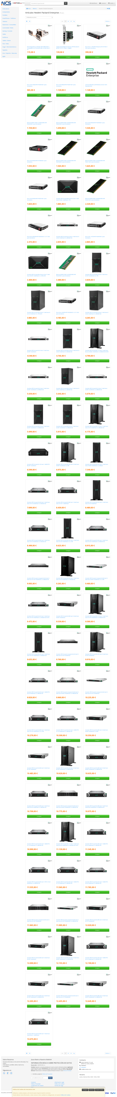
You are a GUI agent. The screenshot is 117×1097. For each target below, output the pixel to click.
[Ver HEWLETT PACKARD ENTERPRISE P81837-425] (97, 946)
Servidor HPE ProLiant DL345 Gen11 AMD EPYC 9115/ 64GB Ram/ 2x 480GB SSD (67, 882)
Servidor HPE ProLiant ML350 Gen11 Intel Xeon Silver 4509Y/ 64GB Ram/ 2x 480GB (96, 465)
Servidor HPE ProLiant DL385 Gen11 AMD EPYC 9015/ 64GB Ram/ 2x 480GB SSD (96, 844)
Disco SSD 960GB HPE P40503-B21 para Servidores (36, 199)
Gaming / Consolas (7, 31)
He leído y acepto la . (42, 1074)
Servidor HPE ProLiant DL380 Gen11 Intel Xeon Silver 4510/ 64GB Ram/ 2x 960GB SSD (38, 541)
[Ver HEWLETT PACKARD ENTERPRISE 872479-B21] (97, 35)
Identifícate (94, 3)
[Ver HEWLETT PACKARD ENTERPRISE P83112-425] (97, 604)
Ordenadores (5, 9)
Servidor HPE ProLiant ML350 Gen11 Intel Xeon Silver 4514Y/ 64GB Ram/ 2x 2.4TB (67, 541)
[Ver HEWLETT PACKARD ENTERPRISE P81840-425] (39, 832)
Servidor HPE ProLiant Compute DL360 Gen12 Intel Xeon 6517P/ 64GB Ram (67, 996)
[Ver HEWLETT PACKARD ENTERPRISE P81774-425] (97, 338)
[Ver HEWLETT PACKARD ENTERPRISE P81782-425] (39, 490)
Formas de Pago (59, 1085)
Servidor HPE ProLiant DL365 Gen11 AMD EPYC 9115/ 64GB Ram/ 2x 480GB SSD (38, 844)
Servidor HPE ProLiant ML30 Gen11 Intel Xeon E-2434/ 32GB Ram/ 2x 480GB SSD (97, 313)
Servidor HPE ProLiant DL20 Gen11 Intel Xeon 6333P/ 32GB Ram (38, 351)
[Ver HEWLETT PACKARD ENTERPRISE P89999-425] (97, 566)
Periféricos (5, 37)
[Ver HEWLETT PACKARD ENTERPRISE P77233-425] (68, 528)
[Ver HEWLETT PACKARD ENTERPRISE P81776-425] (39, 642)
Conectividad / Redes (7, 28)
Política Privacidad (35, 1084)
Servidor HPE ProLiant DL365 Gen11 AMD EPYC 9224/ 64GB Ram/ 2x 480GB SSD (38, 692)
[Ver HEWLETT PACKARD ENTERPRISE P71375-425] (68, 224)
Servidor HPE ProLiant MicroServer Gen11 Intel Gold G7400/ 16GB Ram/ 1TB (67, 199)
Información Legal (59, 1082)
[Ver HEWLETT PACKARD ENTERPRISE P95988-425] (97, 642)
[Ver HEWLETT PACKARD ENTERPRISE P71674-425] (39, 528)
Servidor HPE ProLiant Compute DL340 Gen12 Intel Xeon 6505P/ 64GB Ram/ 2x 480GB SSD (67, 806)
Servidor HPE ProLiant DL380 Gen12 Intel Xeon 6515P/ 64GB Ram (38, 768)
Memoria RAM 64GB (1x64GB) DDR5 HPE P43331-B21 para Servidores (95, 199)
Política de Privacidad (67, 1070)
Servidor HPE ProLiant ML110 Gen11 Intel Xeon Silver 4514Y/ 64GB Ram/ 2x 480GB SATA (96, 616)
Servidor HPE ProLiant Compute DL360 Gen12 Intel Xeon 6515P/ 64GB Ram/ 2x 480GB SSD (67, 920)
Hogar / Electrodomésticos (9, 47)
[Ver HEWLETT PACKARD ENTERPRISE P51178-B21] (68, 35)
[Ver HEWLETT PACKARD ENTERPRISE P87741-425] (39, 908)
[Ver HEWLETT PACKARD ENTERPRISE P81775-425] (97, 452)
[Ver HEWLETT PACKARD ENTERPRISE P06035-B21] (68, 111)
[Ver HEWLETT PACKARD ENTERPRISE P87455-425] (39, 262)
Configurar (85, 1089)
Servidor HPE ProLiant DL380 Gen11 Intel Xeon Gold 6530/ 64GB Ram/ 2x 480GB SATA (96, 806)
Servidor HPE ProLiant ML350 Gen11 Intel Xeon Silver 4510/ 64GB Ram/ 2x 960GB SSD (67, 578)
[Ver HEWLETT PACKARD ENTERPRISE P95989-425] (97, 680)
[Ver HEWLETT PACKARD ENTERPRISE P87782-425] (68, 794)
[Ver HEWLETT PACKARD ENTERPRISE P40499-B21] (97, 224)
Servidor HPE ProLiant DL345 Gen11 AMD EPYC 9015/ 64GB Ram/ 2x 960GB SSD (96, 958)
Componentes (6, 12)
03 (71, 21)
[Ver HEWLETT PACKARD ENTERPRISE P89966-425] (97, 984)
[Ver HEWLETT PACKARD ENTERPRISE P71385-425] (39, 300)
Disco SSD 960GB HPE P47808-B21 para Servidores (36, 161)
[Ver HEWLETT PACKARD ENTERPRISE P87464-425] (39, 414)
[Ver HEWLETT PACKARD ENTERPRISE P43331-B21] (97, 186)
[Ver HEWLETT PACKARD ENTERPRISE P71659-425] (97, 414)
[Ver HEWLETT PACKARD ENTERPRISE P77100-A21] (97, 73)
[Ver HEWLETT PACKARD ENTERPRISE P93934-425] (68, 604)
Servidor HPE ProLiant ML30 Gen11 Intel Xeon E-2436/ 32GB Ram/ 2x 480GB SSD (68, 389)
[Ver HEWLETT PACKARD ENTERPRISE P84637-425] (68, 832)
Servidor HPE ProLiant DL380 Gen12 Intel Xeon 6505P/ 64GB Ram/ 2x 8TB (96, 730)
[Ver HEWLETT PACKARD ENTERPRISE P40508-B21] (68, 300)
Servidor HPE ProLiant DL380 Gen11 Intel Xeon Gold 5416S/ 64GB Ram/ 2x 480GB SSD (38, 806)
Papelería (4, 50)
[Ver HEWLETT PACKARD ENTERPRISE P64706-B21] (68, 148)
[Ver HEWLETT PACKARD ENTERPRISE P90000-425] (68, 984)
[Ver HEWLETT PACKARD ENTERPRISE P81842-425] (97, 832)
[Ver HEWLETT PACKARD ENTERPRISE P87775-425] (68, 642)
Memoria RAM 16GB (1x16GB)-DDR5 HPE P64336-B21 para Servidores (37, 123)
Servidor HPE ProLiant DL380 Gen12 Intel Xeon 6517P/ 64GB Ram (96, 920)
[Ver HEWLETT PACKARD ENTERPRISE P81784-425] (39, 794)
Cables (4, 34)
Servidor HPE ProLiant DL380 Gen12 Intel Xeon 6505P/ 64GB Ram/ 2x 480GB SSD (96, 768)
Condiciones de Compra (37, 1085)
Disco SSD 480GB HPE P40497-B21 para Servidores (66, 85)
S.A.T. (32, 1087)
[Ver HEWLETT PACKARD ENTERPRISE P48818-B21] (39, 35)
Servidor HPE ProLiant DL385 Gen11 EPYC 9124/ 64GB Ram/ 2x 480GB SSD (39, 882)
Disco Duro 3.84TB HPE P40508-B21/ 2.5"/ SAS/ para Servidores (67, 313)
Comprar (39, 57)
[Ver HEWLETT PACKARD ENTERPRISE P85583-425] (97, 490)
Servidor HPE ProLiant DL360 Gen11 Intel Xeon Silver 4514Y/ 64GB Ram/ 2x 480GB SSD (96, 541)
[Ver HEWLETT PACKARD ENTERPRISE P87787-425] (68, 946)
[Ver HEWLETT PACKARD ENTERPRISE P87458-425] (68, 414)
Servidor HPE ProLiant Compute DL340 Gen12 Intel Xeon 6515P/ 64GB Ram (38, 920)
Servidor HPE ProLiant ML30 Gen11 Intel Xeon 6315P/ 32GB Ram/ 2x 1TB (96, 275)
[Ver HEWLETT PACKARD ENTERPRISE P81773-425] (68, 376)
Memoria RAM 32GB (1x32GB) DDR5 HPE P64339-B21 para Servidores (66, 275)
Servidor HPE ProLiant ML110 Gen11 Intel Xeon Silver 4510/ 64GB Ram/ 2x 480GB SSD (96, 427)
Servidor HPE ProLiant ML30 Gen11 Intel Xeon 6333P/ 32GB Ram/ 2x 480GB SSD (67, 427)
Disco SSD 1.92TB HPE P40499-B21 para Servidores (95, 237)
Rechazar (92, 1089)
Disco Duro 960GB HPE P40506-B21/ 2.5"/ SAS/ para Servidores (38, 237)
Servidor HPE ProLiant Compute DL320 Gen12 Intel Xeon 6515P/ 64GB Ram (67, 654)
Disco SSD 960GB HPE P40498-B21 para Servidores (95, 123)
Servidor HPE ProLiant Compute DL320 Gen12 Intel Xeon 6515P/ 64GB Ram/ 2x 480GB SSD (38, 578)
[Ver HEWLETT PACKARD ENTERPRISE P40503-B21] (39, 186)
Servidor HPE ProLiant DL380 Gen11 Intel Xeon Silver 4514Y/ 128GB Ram (67, 503)
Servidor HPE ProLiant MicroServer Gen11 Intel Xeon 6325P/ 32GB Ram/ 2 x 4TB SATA (38, 275)
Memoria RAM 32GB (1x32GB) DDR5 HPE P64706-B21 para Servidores (66, 161)
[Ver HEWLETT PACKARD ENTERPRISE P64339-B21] (68, 262)
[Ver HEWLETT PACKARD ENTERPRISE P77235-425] (39, 718)
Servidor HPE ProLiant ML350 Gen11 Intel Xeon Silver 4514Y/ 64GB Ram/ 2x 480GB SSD (38, 654)
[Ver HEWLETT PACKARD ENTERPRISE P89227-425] (97, 908)
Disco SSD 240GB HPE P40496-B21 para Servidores (36, 85)
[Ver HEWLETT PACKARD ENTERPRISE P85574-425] (39, 338)
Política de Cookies (65, 1095)
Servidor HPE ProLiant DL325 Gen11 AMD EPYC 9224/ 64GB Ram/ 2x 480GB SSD (96, 882)
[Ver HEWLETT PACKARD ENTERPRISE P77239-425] (97, 870)
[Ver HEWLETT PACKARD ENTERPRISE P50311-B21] (97, 148)
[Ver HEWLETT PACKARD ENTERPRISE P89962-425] (97, 718)
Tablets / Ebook (6, 40)
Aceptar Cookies (99, 1089)
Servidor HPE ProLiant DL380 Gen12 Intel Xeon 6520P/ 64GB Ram (38, 958)
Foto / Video (5, 43)
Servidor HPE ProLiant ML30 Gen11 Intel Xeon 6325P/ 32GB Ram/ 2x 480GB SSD (38, 427)
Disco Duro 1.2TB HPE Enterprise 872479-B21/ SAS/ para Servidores (96, 47)
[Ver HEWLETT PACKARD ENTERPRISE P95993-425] (39, 946)
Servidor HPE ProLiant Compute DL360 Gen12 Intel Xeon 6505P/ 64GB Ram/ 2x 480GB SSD (67, 692)
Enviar (50, 1077)
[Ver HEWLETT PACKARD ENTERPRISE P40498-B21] (97, 111)
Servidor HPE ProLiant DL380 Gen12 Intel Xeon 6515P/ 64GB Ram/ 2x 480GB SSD (38, 996)
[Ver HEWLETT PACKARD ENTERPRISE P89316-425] (97, 756)
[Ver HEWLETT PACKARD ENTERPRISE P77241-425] (39, 1022)
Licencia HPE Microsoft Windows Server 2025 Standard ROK (96, 85)
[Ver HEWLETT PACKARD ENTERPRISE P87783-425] (39, 566)
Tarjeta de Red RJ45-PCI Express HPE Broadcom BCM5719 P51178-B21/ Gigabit (67, 47)
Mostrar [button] (107, 21)
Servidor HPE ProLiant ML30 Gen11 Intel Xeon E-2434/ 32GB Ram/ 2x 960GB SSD (68, 351)
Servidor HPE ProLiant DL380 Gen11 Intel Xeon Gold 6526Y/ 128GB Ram (38, 1034)
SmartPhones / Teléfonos (9, 18)
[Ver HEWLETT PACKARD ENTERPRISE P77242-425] (68, 490)
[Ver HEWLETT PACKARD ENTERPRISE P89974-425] (68, 452)
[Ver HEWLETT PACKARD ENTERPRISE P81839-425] (68, 870)
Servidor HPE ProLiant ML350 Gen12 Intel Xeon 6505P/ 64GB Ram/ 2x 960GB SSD (67, 958)
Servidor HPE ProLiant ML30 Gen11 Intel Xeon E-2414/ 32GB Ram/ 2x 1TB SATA (38, 313)
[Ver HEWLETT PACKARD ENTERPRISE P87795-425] (68, 756)
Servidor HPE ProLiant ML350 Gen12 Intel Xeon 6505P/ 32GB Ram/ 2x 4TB (67, 465)
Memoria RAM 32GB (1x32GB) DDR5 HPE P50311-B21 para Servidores (95, 161)
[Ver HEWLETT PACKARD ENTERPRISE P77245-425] (39, 870)
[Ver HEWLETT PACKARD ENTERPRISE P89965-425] (39, 984)
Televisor (4, 21)
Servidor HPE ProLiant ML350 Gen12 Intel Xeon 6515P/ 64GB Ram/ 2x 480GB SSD (67, 768)
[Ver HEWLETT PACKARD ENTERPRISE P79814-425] (39, 452)
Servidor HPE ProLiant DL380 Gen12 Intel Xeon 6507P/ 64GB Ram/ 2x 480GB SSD (96, 996)
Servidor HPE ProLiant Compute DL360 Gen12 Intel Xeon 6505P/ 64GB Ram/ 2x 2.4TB (96, 578)
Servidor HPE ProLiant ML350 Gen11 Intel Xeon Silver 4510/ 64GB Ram (96, 503)
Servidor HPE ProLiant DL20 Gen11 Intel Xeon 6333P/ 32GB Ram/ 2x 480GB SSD (96, 389)
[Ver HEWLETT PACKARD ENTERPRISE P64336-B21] (39, 111)
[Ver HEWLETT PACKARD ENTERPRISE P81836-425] (68, 718)
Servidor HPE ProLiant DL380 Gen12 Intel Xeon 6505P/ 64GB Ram (67, 616)
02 (68, 21)
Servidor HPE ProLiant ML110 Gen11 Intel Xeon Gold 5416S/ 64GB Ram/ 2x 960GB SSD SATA (67, 844)
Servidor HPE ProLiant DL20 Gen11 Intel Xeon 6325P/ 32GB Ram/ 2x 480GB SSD (38, 389)
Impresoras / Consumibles (9, 24)
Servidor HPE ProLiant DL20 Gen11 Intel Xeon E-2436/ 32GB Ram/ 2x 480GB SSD (67, 237)
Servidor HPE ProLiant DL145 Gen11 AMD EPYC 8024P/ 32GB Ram (38, 465)
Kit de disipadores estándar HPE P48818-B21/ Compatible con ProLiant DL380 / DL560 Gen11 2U (38, 48)
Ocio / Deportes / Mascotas (9, 53)
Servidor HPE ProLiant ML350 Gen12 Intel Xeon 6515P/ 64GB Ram (96, 654)
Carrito (112, 3)
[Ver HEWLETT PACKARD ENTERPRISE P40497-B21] (68, 73)
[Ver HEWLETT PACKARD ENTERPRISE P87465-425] (39, 376)
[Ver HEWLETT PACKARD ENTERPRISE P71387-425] (97, 300)
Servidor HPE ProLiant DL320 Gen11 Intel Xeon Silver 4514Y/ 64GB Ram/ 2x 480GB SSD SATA (38, 616)
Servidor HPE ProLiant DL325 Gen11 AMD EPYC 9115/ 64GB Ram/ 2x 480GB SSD (67, 730)
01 (65, 21)
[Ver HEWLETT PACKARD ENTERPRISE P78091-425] (39, 680)
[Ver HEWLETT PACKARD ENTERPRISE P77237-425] (97, 528)
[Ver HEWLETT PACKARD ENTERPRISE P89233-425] (68, 680)
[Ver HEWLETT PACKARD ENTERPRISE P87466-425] (97, 376)
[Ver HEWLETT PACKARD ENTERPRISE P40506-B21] (39, 224)
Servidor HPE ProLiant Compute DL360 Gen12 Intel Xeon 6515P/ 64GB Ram (96, 692)
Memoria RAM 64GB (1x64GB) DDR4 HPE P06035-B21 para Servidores (66, 123)
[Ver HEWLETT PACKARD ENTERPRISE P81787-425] (97, 794)
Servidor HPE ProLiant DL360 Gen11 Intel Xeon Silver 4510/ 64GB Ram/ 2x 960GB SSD (38, 503)
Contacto (103, 3)
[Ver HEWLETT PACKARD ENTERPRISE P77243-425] (39, 604)
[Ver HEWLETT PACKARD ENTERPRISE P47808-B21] (39, 148)
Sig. (74, 21)
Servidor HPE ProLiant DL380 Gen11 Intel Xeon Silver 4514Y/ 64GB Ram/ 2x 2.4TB (38, 730)
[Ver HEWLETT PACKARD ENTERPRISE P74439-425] (68, 186)
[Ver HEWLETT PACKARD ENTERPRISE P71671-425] (68, 566)
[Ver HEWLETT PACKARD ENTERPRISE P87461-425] (97, 262)
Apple (3, 56)
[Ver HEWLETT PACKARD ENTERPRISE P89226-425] (68, 908)
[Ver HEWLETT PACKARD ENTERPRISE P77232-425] (68, 338)
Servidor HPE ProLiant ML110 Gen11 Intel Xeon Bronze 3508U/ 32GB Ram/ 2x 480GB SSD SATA (96, 351)
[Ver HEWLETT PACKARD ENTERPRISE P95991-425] (39, 756)
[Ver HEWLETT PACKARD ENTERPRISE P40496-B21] (39, 73)
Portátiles (4, 15)
